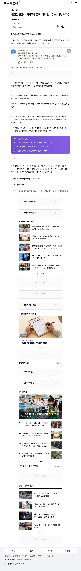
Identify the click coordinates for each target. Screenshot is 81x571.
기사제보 (47, 556)
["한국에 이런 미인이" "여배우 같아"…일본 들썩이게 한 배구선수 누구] (24, 260)
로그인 (13, 551)
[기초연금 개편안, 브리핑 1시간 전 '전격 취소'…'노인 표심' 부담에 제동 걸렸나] (56, 428)
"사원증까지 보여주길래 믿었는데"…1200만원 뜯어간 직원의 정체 (46, 515)
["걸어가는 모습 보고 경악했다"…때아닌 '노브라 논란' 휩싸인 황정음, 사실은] (24, 231)
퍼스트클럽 (32, 556)
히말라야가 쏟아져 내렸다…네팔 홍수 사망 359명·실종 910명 (47, 494)
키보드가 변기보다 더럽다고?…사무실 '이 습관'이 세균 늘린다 (48, 505)
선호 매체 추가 (18, 27)
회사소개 (6, 556)
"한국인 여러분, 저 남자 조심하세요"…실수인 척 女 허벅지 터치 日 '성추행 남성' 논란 (47, 266)
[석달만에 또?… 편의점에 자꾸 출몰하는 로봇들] (25, 530)
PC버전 (49, 551)
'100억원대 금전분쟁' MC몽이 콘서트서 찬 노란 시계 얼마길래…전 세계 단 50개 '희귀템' (47, 247)
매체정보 (26, 559)
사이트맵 (67, 551)
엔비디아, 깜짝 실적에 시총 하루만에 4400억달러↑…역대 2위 (31, 151)
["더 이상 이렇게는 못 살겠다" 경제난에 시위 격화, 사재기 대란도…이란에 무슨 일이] (56, 448)
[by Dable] (58, 467)
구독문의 (40, 556)
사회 (12, 10)
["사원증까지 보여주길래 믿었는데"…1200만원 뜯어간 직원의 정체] (25, 519)
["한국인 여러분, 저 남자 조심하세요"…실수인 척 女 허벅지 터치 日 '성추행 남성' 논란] (24, 270)
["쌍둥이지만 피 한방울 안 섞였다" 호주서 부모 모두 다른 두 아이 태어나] (24, 241)
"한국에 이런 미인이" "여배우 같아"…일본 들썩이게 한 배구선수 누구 (46, 257)
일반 (17, 10)
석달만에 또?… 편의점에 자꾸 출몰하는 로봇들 (47, 526)
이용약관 (19, 559)
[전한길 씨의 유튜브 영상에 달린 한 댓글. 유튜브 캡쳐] (40, 56)
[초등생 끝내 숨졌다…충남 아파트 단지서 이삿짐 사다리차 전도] (56, 458)
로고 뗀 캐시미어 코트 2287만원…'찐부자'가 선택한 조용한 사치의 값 (33, 143)
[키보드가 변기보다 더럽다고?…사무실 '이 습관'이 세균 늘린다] (25, 509)
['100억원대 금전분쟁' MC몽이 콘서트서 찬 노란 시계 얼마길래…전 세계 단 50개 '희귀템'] (24, 250)
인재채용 (24, 556)
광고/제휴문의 (16, 556)
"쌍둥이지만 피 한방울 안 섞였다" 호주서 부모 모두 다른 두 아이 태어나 (46, 237)
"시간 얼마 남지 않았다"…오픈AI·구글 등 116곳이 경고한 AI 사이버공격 (33, 147)
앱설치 (31, 551)
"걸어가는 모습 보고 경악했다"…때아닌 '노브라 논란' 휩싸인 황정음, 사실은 (46, 228)
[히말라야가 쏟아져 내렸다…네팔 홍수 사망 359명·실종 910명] (25, 498)
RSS (53, 556)
